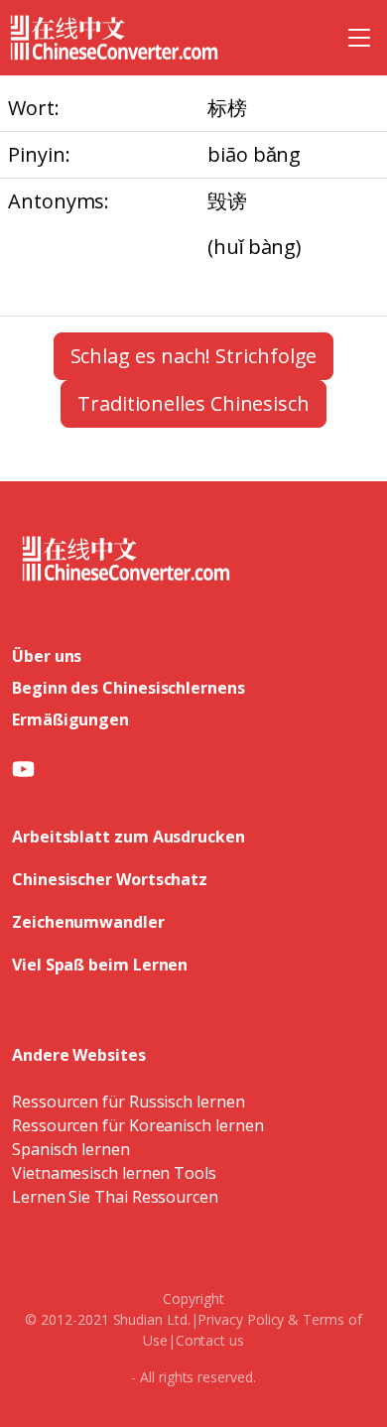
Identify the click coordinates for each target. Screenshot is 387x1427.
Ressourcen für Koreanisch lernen (137, 1125)
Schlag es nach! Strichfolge (194, 355)
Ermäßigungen (70, 719)
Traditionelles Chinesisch (193, 403)
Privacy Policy (240, 1319)
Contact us (210, 1340)
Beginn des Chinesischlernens (128, 688)
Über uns (46, 656)
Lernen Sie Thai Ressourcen (115, 1197)
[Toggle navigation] (359, 38)
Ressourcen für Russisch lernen (128, 1101)
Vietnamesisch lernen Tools (114, 1173)
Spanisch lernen (71, 1149)
